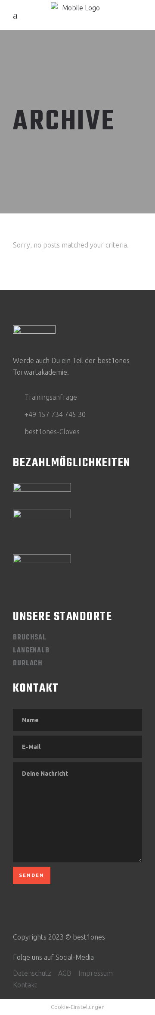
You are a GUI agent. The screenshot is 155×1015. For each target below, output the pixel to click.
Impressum (95, 973)
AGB (64, 973)
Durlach (28, 663)
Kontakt (25, 985)
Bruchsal (29, 637)
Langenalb (31, 650)
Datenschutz (32, 973)
